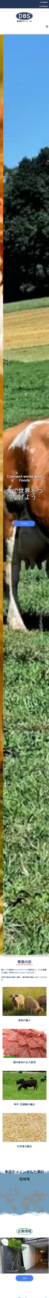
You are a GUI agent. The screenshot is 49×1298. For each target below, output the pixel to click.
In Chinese (43, 6)
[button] (47, 27)
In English (44, 2)
